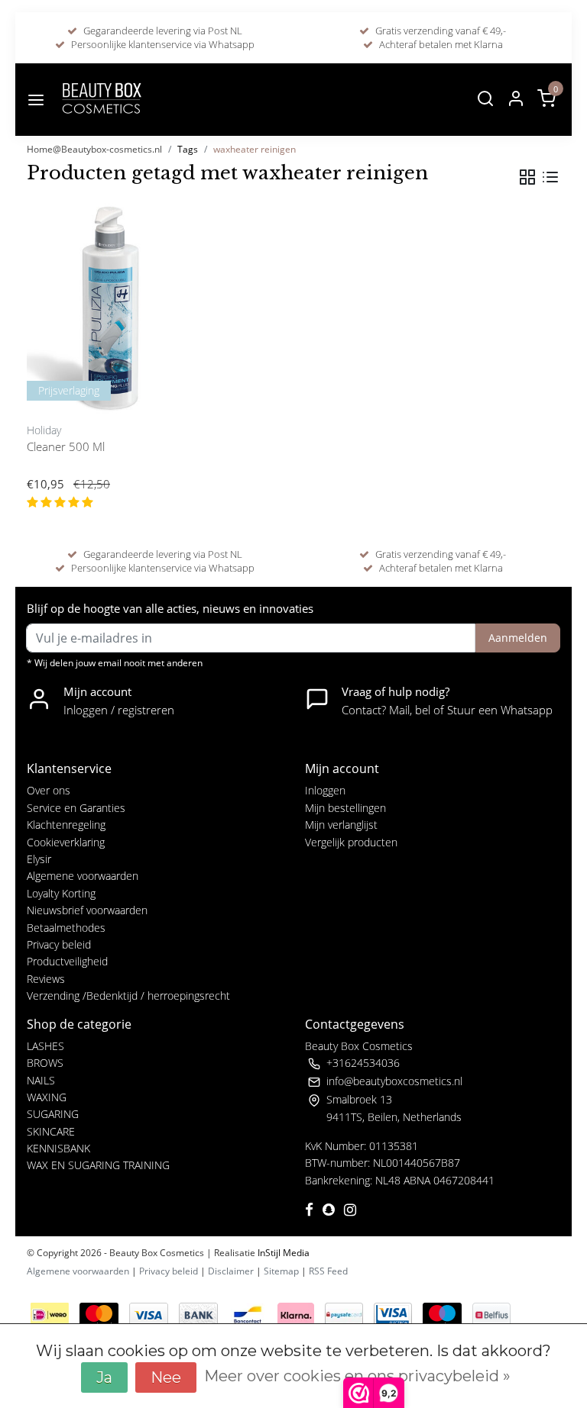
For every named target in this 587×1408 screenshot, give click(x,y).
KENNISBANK (58, 1148)
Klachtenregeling (66, 824)
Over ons (48, 790)
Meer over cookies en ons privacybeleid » (357, 1376)
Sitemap (281, 1271)
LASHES (45, 1046)
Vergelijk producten (351, 842)
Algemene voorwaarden (82, 875)
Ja (104, 1377)
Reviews (46, 978)
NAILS (41, 1080)
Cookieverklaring (66, 842)
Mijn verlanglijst (341, 824)
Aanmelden (517, 637)
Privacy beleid (59, 944)
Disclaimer (231, 1271)
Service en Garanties (76, 808)
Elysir (39, 859)
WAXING (46, 1097)
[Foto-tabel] (527, 177)
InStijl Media (282, 1252)
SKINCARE (51, 1131)
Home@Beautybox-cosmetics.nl (94, 149)
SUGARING (53, 1114)
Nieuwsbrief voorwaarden (87, 910)
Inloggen (325, 790)
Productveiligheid (67, 961)
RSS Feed (328, 1271)
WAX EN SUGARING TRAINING (98, 1165)
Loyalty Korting (61, 893)
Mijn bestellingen (345, 808)
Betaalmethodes (66, 927)
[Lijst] (550, 177)
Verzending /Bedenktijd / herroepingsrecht (128, 995)
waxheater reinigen (254, 149)
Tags (187, 149)
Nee (166, 1377)
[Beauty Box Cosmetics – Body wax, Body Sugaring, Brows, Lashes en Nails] (101, 99)
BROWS (45, 1062)
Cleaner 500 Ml (66, 446)
